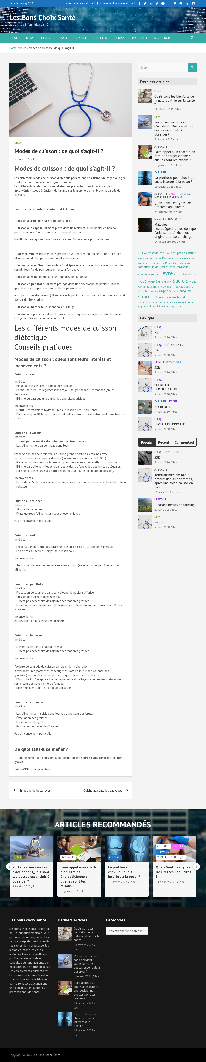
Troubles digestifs (183, 286)
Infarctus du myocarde (169, 306)
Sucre (178, 280)
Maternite (140, 38)
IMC (150, 262)
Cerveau (190, 281)
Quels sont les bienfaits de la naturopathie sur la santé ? (174, 100)
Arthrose (151, 306)
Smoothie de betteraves (35, 790)
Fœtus (166, 253)
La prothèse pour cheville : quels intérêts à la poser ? (174, 179)
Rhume (168, 281)
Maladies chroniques (167, 219)
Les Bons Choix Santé (42, 17)
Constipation (177, 253)
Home (16, 38)
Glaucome (142, 263)
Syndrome (142, 253)
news (30, 38)
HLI (157, 332)
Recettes (100, 38)
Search (192, 67)
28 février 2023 (164, 109)
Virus (151, 302)
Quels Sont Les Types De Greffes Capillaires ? (172, 205)
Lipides (155, 267)
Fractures (173, 291)
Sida (164, 262)
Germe (154, 274)
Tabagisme (185, 291)
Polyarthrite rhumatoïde (185, 258)
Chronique (179, 302)
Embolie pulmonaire (164, 302)
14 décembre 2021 (166, 241)
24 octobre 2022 (164, 212)
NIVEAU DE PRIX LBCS (170, 424)
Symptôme (167, 286)
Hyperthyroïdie (151, 291)
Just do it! (161, 522)
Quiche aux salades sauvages (102, 790)
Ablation (177, 274)
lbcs (35, 159)
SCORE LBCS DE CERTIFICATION (165, 387)
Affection (151, 281)
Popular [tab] (147, 442)
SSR (157, 367)
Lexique (81, 38)
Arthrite (167, 297)
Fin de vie (46, 38)
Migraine (142, 306)
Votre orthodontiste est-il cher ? (117, 3)
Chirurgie (160, 172)
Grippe (163, 291)
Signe (159, 281)
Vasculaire (155, 253)
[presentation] (9, 866)
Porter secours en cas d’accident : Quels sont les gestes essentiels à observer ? (173, 128)
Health (158, 91)
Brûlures (158, 297)
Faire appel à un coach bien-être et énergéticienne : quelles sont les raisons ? (175, 156)
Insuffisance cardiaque (174, 267)
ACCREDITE (162, 407)
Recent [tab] (163, 442)
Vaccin (141, 291)
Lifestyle (160, 499)
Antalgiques (155, 258)
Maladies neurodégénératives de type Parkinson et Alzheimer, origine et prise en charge (175, 230)
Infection (144, 267)
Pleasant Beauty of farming (174, 505)
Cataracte (157, 263)
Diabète (167, 258)
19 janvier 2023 (164, 165)
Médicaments (174, 345)
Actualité (161, 146)
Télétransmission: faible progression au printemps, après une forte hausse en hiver (173, 481)
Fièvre (165, 273)
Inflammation (144, 274)
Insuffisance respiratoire (179, 263)
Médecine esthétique (168, 197)
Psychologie (173, 362)
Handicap (119, 38)
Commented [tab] (184, 442)
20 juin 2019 (162, 509)
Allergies (189, 302)
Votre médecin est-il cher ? (80, 3)
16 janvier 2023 (164, 186)
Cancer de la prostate (150, 286)
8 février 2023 (163, 139)
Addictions (162, 38)
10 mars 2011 (162, 492)
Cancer (64, 38)
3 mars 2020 (22, 159)
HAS (157, 350)
